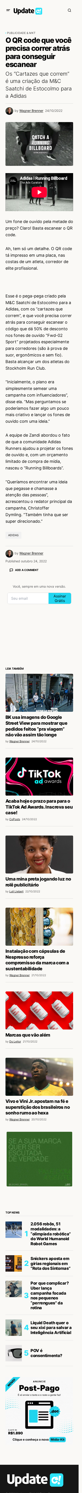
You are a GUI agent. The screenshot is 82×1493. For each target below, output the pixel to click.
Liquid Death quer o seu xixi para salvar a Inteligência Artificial (51, 1327)
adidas (13, 535)
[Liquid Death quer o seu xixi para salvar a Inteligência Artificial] (13, 1327)
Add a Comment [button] (26, 570)
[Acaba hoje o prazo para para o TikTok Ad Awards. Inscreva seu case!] (39, 777)
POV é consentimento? (46, 1353)
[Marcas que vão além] (39, 1010)
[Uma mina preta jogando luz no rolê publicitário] (39, 854)
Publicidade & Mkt (21, 32)
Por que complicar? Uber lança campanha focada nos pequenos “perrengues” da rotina (50, 1295)
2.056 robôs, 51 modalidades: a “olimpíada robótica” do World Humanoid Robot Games (51, 1234)
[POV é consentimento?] (13, 1353)
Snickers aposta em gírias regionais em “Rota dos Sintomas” (50, 1263)
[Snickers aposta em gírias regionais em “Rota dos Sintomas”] (13, 1263)
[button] (8, 10)
